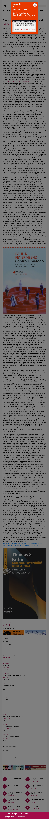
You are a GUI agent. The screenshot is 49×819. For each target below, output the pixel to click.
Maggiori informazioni (9, 817)
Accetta (42, 814)
